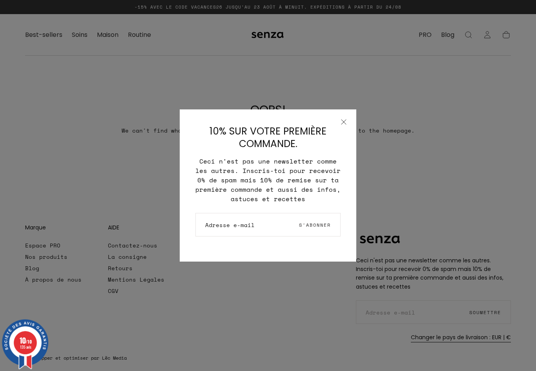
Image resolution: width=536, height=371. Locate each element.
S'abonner (315, 225)
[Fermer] (343, 122)
